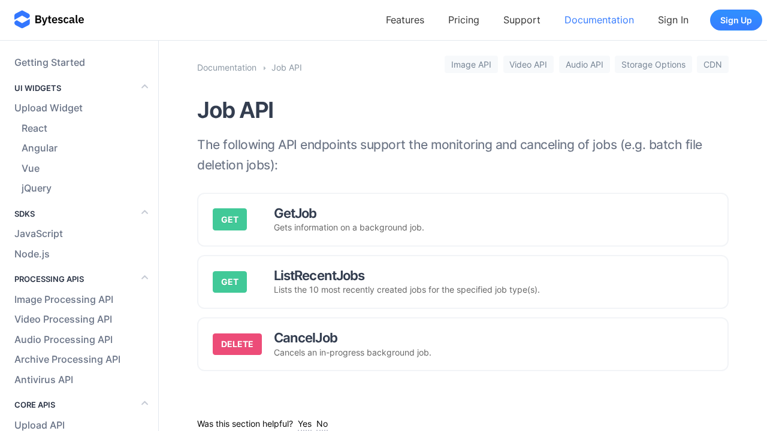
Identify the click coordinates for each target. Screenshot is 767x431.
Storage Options (653, 64)
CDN (712, 64)
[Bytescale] (49, 20)
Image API (471, 64)
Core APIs (34, 404)
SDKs (24, 213)
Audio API (584, 64)
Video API (528, 64)
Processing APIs (49, 279)
